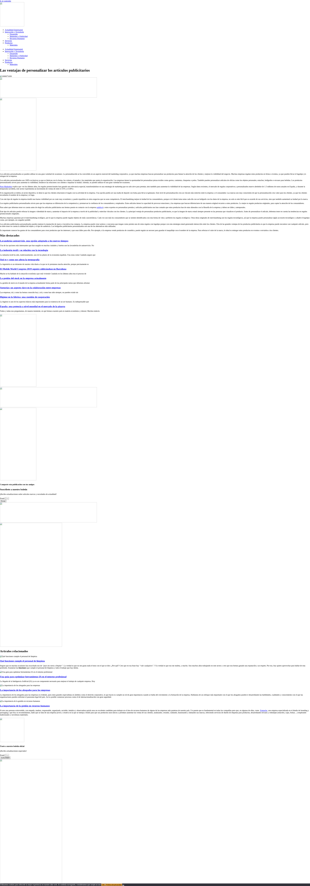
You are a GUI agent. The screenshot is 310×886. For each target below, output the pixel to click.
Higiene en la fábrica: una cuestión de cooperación (25, 297)
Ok (103, 885)
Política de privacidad (113, 885)
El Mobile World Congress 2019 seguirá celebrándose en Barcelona (33, 269)
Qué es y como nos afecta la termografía (19, 259)
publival (100, 207)
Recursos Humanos (17, 38)
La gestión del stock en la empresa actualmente (23, 278)
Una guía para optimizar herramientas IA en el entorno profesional (33, 676)
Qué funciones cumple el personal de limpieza (22, 661)
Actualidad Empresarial (14, 30)
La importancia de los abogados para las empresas (25, 690)
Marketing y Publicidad (19, 36)
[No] (123, 885)
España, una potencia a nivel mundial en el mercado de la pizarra (32, 306)
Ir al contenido (5, 1)
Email (2, 498)
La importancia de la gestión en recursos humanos (25, 706)
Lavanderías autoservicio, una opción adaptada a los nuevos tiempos (34, 241)
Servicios (8, 41)
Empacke (263, 710)
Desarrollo (14, 34)
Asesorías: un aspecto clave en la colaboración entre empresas (30, 287)
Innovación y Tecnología (14, 32)
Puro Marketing (6, 187)
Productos (8, 43)
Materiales (14, 45)
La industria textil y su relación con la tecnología (24, 250)
